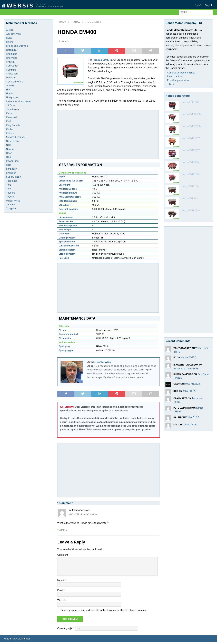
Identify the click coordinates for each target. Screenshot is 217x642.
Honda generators (177, 95)
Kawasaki (11, 117)
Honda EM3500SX (191, 126)
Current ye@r (65, 628)
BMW (9, 37)
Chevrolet (11, 57)
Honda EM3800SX (191, 114)
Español (199, 5)
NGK (8, 144)
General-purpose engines (181, 72)
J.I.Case (10, 105)
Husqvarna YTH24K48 (186, 368)
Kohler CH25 (189, 424)
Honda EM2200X (191, 174)
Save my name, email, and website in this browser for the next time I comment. (104, 610)
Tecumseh (11, 180)
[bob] (168, 392)
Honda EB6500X (190, 102)
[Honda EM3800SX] (172, 118)
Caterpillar (11, 49)
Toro (8, 184)
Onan (9, 152)
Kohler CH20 (189, 390)
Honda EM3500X (191, 138)
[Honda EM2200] (172, 190)
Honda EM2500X (191, 150)
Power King (12, 160)
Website (61, 600)
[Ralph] (168, 418)
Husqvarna (12, 97)
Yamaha (10, 204)
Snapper (11, 172)
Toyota (10, 196)
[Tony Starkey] (168, 349)
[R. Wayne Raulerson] (168, 366)
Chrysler (10, 61)
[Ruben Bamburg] (168, 375)
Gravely (10, 85)
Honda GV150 (188, 357)
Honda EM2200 (190, 186)
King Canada (13, 125)
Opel (8, 156)
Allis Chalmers (13, 33)
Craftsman (12, 73)
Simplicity (11, 168)
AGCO (9, 29)
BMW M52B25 (192, 383)
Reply (63, 530)
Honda (65, 41)
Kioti (8, 121)
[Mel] (168, 426)
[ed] (168, 359)
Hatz (8, 89)
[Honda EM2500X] (172, 154)
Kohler (9, 129)
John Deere (12, 109)
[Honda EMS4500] (172, 214)
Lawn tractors (174, 76)
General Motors (14, 81)
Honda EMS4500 (191, 210)
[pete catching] (168, 409)
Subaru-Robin (13, 176)
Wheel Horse (13, 200)
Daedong (11, 77)
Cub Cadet (12, 65)
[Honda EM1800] (172, 202)
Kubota (10, 133)
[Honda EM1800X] (172, 166)
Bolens (9, 41)
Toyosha (10, 192)
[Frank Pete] (168, 399)
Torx (8, 188)
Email (60, 590)
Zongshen (11, 208)
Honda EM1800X (190, 162)
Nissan (10, 149)
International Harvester (18, 101)
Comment (62, 554)
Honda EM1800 (190, 198)
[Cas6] (168, 385)
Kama (9, 113)
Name (61, 580)
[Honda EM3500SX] (172, 130)
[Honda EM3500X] (172, 142)
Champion (11, 53)
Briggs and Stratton (17, 45)
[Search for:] (196, 11)
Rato (8, 164)
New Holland (13, 141)
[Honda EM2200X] (172, 178)
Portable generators (178, 80)
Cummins (11, 69)
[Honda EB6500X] (172, 106)
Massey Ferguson (15, 137)
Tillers (170, 83)
